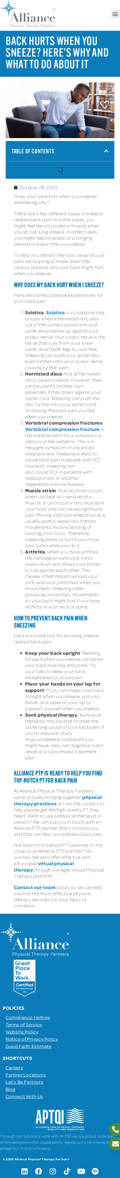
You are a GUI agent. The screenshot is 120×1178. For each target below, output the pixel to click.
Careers (14, 1067)
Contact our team (35, 887)
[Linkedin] (25, 1171)
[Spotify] (95, 1171)
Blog (10, 1089)
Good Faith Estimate (28, 1046)
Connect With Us (24, 1096)
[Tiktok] (67, 1171)
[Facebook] (39, 1171)
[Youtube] (81, 1171)
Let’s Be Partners (24, 1082)
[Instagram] (53, 1171)
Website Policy (22, 1032)
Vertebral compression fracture (62, 429)
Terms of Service (24, 1024)
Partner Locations (26, 1075)
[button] (115, 14)
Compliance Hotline (28, 1017)
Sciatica (55, 312)
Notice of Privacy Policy (32, 1039)
